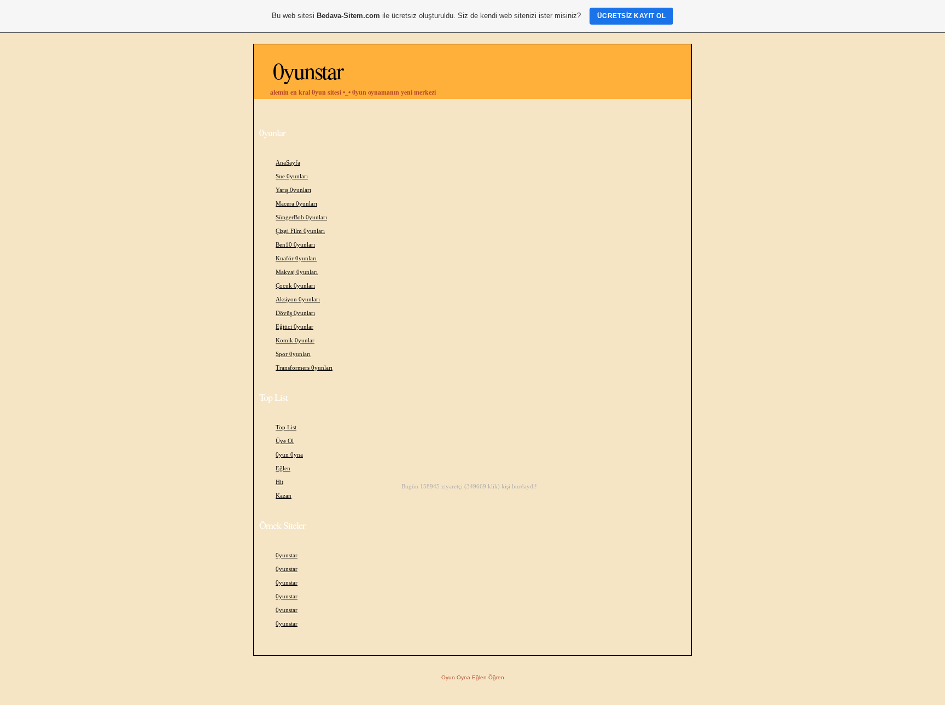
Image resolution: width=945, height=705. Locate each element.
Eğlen (283, 468)
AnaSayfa (288, 162)
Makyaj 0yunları (297, 272)
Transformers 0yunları (304, 367)
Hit (279, 482)
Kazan (283, 495)
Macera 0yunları (296, 203)
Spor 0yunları (293, 354)
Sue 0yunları (292, 176)
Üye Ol (285, 441)
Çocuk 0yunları (295, 285)
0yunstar (287, 555)
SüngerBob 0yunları (301, 217)
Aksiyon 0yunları (298, 299)
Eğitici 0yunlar (294, 326)
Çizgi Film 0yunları (300, 231)
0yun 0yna (289, 454)
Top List (286, 427)
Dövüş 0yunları (295, 313)
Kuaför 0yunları (296, 258)
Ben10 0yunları (295, 244)
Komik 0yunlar (295, 340)
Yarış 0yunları (293, 190)
